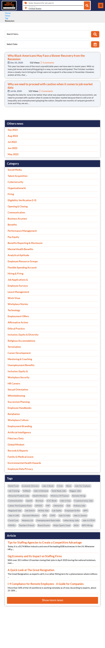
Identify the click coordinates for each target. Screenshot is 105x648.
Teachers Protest (26, 525)
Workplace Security (19, 377)
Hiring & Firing (15, 273)
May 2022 (13, 154)
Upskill (29, 500)
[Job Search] (87, 5)
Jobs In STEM (88, 520)
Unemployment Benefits (21, 365)
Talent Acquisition (17, 175)
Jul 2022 (12, 141)
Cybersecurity (15, 181)
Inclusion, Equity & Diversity (23, 334)
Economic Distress (30, 486)
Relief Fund (13, 486)
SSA (68, 505)
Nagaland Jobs (14, 510)
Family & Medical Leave (20, 456)
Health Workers (40, 495)
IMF (48, 505)
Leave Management (18, 291)
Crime (60, 486)
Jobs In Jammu (80, 515)
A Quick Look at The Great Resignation (31, 570)
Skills (76, 525)
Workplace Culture (18, 420)
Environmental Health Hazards (24, 462)
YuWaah (26, 491)
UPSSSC (39, 505)
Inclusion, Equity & (18, 371)
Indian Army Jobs (71, 520)
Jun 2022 (12, 148)
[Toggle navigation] (100, 5)
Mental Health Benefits (20, 249)
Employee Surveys (18, 285)
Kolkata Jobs (79, 505)
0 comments (48, 62)
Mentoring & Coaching (20, 359)
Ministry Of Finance (60, 495)
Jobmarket (58, 505)
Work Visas (14, 297)
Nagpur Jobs (75, 491)
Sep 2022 (13, 129)
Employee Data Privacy (20, 468)
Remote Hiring (78, 495)
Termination (14, 346)
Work (68, 486)
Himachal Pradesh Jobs (18, 495)
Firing (11, 194)
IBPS (85, 510)
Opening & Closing (18, 206)
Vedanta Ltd (27, 520)
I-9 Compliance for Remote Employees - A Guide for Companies (46, 583)
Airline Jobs (43, 510)
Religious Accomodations (21, 340)
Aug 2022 (13, 135)
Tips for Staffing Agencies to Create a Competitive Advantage (45, 542)
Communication (16, 212)
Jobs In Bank (48, 486)
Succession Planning (19, 401)
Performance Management (22, 230)
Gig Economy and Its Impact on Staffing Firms (35, 556)
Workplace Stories (18, 304)
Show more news (52, 600)
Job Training (13, 491)
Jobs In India (64, 515)
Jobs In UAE (13, 515)
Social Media (15, 169)
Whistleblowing (16, 395)
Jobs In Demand (41, 491)
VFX (44, 515)
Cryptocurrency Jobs (83, 500)
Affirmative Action (18, 322)
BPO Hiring (87, 525)
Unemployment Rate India (48, 520)
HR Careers (14, 383)
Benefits (12, 224)
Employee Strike (72, 510)
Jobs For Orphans (82, 486)
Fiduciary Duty (16, 438)
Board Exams (44, 525)
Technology (14, 310)
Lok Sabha (56, 510)
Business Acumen (17, 218)
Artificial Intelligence (19, 432)
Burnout (39, 500)
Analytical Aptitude (18, 255)
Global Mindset (16, 444)
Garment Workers (31, 515)
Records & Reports (18, 450)
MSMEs (11, 525)
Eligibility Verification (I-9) (22, 200)
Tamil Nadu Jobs (59, 491)
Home (8, 13)
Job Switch (30, 510)
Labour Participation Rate (20, 505)
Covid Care (13, 520)
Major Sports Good (61, 525)
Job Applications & (18, 279)
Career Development (19, 352)
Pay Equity (13, 236)
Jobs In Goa (65, 500)
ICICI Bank (52, 500)
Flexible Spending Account (22, 267)
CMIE (52, 515)
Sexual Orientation (18, 389)
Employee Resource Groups (23, 261)
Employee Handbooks (19, 407)
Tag (6, 18)
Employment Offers (18, 316)
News (7, 15)
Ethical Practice (16, 328)
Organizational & (17, 188)
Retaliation (14, 413)
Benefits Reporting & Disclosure (25, 242)
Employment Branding (20, 426)
